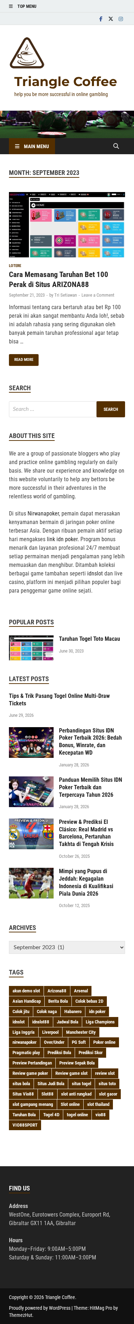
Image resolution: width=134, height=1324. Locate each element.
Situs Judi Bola (51, 1083)
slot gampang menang (33, 1104)
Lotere (15, 265)
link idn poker (62, 539)
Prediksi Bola (59, 1052)
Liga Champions (100, 1022)
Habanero (72, 1011)
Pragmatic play (26, 1052)
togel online (77, 1114)
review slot (105, 1073)
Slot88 (47, 1094)
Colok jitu (21, 1011)
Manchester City (81, 1032)
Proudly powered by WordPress (39, 1308)
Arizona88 (57, 990)
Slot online (70, 1104)
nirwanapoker (24, 1042)
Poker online (104, 1042)
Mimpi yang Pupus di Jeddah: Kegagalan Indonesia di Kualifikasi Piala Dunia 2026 (86, 882)
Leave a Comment (97, 295)
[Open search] (116, 146)
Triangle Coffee (65, 81)
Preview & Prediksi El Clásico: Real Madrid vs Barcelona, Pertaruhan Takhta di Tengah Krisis (86, 833)
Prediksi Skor (91, 1052)
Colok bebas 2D (89, 1001)
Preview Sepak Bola (77, 1063)
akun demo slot (26, 990)
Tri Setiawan (65, 295)
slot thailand (98, 1104)
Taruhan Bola (24, 1114)
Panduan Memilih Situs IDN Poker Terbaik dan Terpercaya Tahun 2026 (90, 787)
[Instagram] (120, 18)
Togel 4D (51, 1114)
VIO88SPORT (25, 1125)
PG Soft (79, 1042)
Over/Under (54, 1042)
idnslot (95, 573)
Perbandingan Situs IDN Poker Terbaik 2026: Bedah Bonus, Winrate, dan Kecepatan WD (90, 741)
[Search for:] (67, 409)
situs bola (21, 1083)
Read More (21, 358)
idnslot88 (40, 1022)
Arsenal (81, 990)
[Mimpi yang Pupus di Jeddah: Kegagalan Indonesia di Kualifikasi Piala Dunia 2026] (31, 872)
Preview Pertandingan (32, 1063)
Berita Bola (58, 1001)
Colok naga (47, 1011)
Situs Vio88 (23, 1094)
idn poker (97, 1011)
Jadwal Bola (67, 1022)
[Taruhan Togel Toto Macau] (31, 639)
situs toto (107, 1083)
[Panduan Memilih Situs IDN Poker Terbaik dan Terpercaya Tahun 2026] (31, 780)
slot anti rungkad (76, 1094)
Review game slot (71, 1073)
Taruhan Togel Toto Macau (89, 638)
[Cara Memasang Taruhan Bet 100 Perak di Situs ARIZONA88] (67, 226)
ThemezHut (20, 1315)
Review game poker (30, 1073)
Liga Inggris (24, 1032)
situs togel (81, 1083)
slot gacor (108, 1094)
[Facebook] (100, 18)
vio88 (100, 1114)
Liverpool (50, 1032)
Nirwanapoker (43, 513)
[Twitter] (110, 18)
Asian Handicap (27, 1001)
